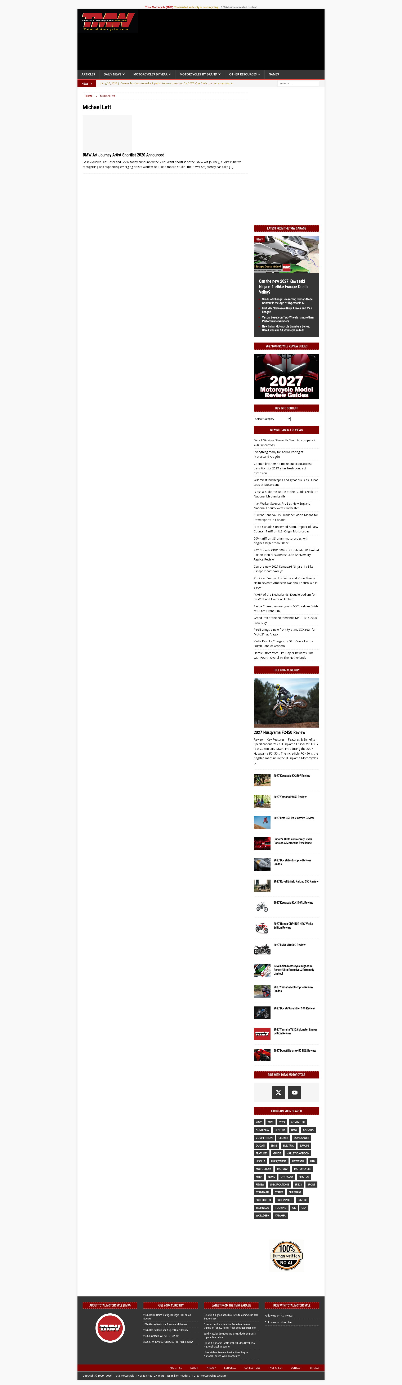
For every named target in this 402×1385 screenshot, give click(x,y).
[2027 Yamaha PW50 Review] (262, 801)
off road (287, 1177)
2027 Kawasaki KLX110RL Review (293, 902)
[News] (107, 133)
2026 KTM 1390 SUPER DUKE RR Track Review (168, 1341)
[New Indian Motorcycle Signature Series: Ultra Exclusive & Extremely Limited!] (262, 970)
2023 (270, 1122)
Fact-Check (275, 1367)
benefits (280, 1130)
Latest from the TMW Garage (286, 228)
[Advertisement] (233, 40)
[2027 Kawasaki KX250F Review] (262, 780)
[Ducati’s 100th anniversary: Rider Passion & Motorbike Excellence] (262, 843)
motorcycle (302, 1169)
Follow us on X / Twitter (279, 1315)
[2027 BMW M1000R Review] (262, 949)
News (271, 1177)
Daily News (112, 74)
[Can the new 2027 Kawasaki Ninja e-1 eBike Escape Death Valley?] (286, 271)
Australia (262, 1130)
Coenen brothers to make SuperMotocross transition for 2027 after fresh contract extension (283, 468)
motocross (263, 1169)
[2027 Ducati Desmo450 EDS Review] (262, 1055)
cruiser (283, 1138)
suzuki (302, 1200)
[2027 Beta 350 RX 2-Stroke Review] (262, 822)
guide (277, 1153)
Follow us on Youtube (278, 1322)
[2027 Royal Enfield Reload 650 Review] (262, 886)
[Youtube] (294, 1092)
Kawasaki (298, 1161)
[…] (231, 167)
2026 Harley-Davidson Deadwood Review (165, 1324)
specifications (279, 1184)
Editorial (230, 1367)
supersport (284, 1200)
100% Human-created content (239, 7)
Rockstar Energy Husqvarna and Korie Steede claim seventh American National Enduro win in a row (285, 583)
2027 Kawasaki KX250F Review (292, 775)
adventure (298, 1122)
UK (294, 1208)
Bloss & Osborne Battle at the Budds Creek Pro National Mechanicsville (229, 1344)
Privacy (211, 1367)
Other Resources (243, 74)
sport (311, 1184)
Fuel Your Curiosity (287, 670)
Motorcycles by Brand (198, 74)
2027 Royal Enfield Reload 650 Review (296, 881)
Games (274, 74)
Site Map (315, 1367)
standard (262, 1192)
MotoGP (282, 1169)
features (261, 1153)
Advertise (176, 1367)
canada (308, 1130)
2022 (259, 1122)
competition (264, 1138)
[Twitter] (278, 1092)
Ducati (260, 1145)
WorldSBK (262, 1215)
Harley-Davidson (298, 1153)
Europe (304, 1145)
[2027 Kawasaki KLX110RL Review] (262, 907)
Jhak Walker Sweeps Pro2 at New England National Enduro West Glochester (226, 1354)
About (194, 1367)
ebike (274, 1145)
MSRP (259, 1177)
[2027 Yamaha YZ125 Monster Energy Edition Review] (262, 1034)
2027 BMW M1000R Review (289, 945)
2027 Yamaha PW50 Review (290, 797)
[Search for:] (298, 83)
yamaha (280, 1215)
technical (262, 1208)
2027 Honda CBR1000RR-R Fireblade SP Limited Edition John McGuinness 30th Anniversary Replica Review (286, 555)
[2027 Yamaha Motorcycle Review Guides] (262, 991)
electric (288, 1145)
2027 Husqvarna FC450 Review (279, 732)
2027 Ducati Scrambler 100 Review (294, 1008)
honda (260, 1161)
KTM (312, 1161)
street (279, 1192)
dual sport (301, 1138)
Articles (88, 74)
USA (304, 1208)
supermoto (263, 1200)
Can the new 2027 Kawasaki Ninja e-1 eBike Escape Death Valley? (283, 287)
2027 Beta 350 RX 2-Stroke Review (294, 818)
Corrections (252, 1367)
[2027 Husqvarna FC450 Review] (286, 703)
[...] (256, 763)
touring (280, 1208)
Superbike (295, 1192)
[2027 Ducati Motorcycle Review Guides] (262, 864)
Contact (296, 1367)
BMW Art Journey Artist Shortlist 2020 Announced (123, 154)
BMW (294, 1130)
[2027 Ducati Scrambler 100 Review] (262, 1012)
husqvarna (278, 1161)
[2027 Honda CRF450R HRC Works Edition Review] (262, 928)
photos (304, 1177)
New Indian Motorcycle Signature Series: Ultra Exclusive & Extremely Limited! (294, 969)
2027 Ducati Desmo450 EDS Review (295, 1050)
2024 (282, 1122)
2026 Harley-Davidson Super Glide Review (165, 1330)
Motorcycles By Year (150, 74)
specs (298, 1184)
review (260, 1184)
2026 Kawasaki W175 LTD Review (161, 1335)
